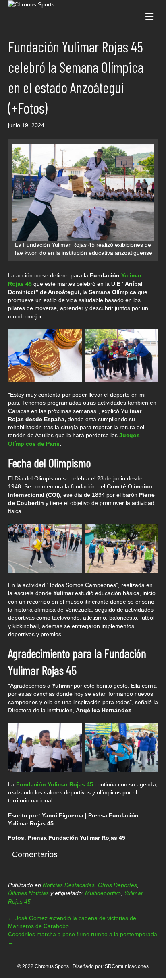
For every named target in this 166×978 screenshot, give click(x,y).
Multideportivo (103, 893)
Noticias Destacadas (69, 885)
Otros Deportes (117, 885)
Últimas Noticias (28, 893)
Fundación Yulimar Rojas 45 (54, 784)
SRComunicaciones (127, 966)
